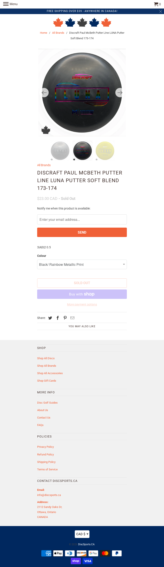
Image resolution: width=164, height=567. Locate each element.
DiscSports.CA (86, 544)
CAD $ (82, 534)
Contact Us (43, 417)
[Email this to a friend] (71, 318)
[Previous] (44, 92)
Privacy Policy (45, 446)
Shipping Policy (46, 462)
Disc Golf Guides (47, 402)
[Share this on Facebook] (57, 318)
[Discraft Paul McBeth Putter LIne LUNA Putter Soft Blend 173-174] (82, 92)
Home (43, 32)
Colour (41, 255)
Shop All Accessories (50, 373)
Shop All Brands (46, 365)
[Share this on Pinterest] (64, 318)
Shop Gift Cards (46, 380)
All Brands (58, 32)
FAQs (40, 425)
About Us (42, 410)
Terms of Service (47, 469)
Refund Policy (45, 454)
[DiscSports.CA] (82, 22)
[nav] (10, 4)
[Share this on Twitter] (49, 318)
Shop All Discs (46, 358)
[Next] (120, 92)
